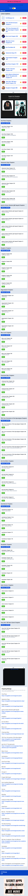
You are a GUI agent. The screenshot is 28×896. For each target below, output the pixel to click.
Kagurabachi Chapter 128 (7, 303)
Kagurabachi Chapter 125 (7, 326)
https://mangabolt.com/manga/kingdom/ (11, 718)
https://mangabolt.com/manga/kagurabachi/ (12, 706)
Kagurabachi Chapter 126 (7, 318)
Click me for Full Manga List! (14, 1)
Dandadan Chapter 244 (7, 550)
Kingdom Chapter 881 (7, 283)
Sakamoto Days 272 (11, 53)
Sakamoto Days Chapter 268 (8, 198)
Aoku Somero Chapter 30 (7, 604)
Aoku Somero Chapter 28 (7, 617)
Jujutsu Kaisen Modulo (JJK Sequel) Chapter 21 (12, 241)
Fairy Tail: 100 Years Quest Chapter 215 (11, 651)
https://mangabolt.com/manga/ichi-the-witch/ (13, 723)
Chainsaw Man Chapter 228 (8, 411)
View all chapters (5, 123)
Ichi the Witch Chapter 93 (8, 482)
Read (24, 17)
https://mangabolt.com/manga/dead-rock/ (12, 808)
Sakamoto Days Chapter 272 (8, 168)
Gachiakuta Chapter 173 (7, 509)
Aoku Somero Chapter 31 (7, 597)
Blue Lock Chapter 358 (12, 36)
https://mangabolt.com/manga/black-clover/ (12, 752)
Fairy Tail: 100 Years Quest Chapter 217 (11, 635)
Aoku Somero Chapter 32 (7, 591)
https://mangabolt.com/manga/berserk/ (11, 768)
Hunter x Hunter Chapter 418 (10, 69)
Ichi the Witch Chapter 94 (8, 474)
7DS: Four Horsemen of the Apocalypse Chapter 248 (14, 439)
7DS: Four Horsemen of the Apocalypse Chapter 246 (14, 454)
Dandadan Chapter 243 (7, 557)
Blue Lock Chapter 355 (7, 361)
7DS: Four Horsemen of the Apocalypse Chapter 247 (14, 446)
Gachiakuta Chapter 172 (7, 524)
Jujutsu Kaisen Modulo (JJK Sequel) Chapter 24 (12, 218)
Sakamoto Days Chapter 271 (8, 175)
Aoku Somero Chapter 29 (7, 610)
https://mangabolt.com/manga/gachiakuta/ (12, 758)
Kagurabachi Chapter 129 (11, 58)
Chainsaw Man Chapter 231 (8, 388)
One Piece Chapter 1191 (12, 64)
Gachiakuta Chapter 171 (7, 532)
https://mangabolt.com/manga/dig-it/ (11, 853)
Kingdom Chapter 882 (7, 275)
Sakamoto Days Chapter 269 (8, 191)
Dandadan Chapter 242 (7, 565)
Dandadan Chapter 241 (7, 573)
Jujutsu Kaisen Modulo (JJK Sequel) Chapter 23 (12, 226)
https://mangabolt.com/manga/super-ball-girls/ (13, 820)
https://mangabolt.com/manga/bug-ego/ (11, 796)
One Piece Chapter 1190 (7, 134)
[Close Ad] (26, 92)
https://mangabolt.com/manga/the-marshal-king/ (13, 825)
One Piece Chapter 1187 (7, 155)
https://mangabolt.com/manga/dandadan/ (12, 848)
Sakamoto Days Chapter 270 (8, 183)
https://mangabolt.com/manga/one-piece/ (12, 695)
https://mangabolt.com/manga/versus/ (11, 791)
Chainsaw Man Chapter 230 (8, 396)
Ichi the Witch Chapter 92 (8, 489)
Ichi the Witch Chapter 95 (8, 466)
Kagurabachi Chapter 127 (7, 310)
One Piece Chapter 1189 (7, 141)
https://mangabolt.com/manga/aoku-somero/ (13, 865)
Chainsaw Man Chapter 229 (8, 404)
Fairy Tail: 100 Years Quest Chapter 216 (11, 643)
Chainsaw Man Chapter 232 (8, 381)
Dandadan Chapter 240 (7, 579)
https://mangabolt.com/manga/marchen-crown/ (13, 830)
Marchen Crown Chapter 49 (10, 41)
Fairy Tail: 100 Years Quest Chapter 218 (11, 82)
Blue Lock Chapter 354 (7, 368)
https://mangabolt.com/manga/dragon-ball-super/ (14, 778)
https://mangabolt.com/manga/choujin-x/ (12, 773)
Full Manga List (10, 18)
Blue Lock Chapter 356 (7, 353)
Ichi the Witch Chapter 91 (8, 497)
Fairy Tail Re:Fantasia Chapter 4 (11, 23)
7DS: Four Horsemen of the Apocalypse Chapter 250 (12, 30)
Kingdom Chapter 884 (7, 261)
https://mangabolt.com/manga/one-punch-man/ (13, 763)
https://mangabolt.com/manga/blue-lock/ (12, 728)
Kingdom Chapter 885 (11, 88)
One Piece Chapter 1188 (7, 149)
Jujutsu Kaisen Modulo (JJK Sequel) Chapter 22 (12, 233)
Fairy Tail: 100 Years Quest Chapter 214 (11, 658)
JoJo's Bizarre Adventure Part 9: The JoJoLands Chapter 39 (12, 76)
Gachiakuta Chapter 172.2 (8, 517)
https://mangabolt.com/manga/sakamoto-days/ (13, 701)
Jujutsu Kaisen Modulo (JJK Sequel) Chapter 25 (12, 211)
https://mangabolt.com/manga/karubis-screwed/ (13, 836)
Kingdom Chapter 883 (7, 268)
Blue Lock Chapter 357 (7, 346)
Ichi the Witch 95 (10, 47)
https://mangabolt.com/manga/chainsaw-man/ (13, 734)
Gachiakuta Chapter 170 (7, 538)
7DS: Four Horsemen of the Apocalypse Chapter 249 (14, 431)
